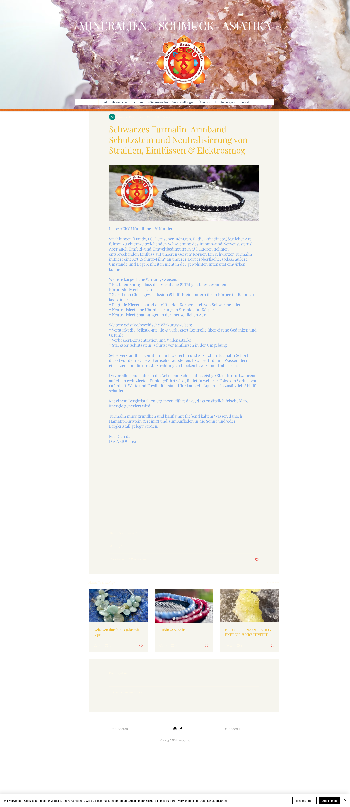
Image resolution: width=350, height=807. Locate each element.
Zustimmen (329, 800)
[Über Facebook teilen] (111, 547)
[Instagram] (175, 729)
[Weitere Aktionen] (256, 116)
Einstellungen (304, 800)
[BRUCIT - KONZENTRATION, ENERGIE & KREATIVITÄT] (249, 605)
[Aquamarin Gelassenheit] (118, 605)
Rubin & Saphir (172, 629)
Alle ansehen (271, 582)
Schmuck (132, 533)
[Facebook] (181, 729)
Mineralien (116, 533)
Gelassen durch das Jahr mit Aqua (116, 632)
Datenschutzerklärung (214, 800)
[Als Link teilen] (121, 547)
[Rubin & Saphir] (184, 606)
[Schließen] (345, 800)
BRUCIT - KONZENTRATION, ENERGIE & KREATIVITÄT (248, 632)
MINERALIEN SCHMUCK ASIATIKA (175, 25)
